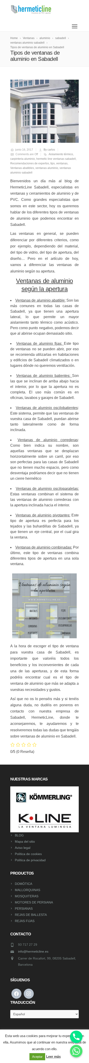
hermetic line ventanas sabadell (56, 158)
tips (52, 163)
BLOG (19, 835)
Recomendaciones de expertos (29, 163)
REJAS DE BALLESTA (31, 915)
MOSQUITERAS (26, 896)
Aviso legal (22, 848)
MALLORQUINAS (27, 890)
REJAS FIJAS (24, 921)
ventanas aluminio (46, 168)
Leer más (53, 1056)
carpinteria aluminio (22, 158)
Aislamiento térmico (61, 154)
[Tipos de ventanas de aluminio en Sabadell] (44, 111)
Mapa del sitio (25, 841)
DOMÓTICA (23, 884)
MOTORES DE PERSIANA (34, 902)
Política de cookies (28, 854)
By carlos (49, 149)
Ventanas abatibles (22, 168)
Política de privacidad (30, 860)
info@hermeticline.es (33, 951)
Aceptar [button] (37, 1056)
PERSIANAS (24, 908)
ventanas (62, 163)
